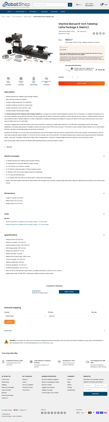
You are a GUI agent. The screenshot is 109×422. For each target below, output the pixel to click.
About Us (25, 379)
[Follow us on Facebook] (42, 413)
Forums (69, 379)
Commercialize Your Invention (50, 392)
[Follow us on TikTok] (58, 413)
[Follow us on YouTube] (55, 413)
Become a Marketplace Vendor (50, 382)
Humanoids (33, 11)
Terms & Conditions (27, 384)
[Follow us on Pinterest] (52, 413)
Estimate (9, 322)
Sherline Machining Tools (67, 31)
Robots (8, 16)
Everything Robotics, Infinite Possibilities (12, 416)
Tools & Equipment (17, 16)
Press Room (25, 390)
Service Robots (20, 11)
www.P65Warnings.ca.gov (46, 343)
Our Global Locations (7, 410)
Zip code (94, 312)
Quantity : (61, 77)
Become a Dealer (47, 384)
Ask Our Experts (33, 84)
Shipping (4, 384)
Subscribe (95, 393)
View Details (8, 84)
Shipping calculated (87, 42)
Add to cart (81, 83)
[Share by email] (103, 33)
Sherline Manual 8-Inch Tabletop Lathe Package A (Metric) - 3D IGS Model (26, 221)
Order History (5, 382)
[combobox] (50, 5)
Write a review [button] (69, 291)
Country (6, 312)
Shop (9, 11)
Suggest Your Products (48, 387)
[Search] (70, 5)
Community (54, 11)
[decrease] (67, 77)
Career (24, 382)
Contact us (5, 398)
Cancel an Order (6, 390)
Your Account (5, 379)
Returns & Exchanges (8, 387)
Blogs (69, 382)
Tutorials (69, 387)
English (23, 410)
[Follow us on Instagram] (48, 413)
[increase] (77, 77)
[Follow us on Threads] (65, 413)
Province (50, 312)
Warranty (4, 392)
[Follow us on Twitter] (45, 413)
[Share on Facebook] (94, 33)
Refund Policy (8, 330)
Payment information (7, 395)
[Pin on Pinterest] (97, 33)
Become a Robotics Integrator (50, 379)
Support (63, 11)
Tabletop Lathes (27, 16)
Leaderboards (71, 390)
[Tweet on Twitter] (100, 33)
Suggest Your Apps (47, 390)
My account (89, 5)
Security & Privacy (27, 387)
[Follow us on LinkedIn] (61, 413)
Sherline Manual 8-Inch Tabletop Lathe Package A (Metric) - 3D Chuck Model (27, 224)
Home (3, 16)
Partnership (44, 11)
